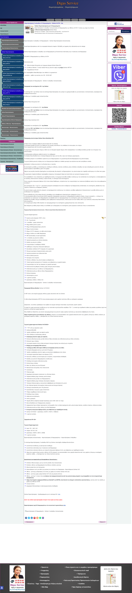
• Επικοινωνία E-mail (81, 570)
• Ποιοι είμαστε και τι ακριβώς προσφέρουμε (81, 567)
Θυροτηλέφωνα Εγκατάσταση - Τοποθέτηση (11, 158)
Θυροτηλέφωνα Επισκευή (7, 147)
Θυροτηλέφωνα (4, 34)
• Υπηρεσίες (44, 570)
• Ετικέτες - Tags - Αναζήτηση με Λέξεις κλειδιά (44, 584)
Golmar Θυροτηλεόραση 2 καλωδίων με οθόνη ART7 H (13, 92)
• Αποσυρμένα (44, 580)
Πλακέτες (2, 138)
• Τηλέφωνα (81, 574)
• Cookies (81, 584)
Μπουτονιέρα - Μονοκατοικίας (10, 127)
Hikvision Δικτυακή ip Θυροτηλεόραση (11, 108)
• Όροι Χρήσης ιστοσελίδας (81, 587)
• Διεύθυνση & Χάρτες (81, 577)
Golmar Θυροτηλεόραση (8, 52)
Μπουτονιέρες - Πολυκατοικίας (10, 135)
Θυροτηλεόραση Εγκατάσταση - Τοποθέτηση (11, 152)
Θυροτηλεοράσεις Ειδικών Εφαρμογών (12, 120)
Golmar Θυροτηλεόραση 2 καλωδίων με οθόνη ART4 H (13, 62)
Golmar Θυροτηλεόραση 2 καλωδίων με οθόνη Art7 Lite (13, 86)
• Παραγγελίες (44, 577)
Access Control (4, 31)
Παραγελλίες (58, 19)
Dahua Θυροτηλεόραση (8, 112)
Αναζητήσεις (82, 19)
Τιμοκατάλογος (66, 19)
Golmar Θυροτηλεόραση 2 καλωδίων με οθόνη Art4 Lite (13, 56)
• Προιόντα (44, 567)
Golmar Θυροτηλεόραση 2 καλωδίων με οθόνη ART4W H (13, 80)
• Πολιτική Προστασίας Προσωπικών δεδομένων (81, 580)
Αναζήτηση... (126, 31)
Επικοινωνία (74, 19)
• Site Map (44, 587)
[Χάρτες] (119, 94)
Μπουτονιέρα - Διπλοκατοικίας (10, 131)
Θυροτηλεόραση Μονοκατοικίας (10, 40)
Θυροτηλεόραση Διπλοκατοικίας (10, 44)
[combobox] (114, 31)
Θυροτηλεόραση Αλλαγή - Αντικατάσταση (11, 150)
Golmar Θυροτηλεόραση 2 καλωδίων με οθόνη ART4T (13, 68)
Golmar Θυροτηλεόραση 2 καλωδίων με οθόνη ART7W (13, 97)
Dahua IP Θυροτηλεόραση (8, 116)
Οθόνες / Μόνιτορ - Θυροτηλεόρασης (11, 123)
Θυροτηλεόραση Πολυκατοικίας (10, 48)
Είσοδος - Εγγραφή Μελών (119, 128)
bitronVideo (3, 25)
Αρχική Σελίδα (50, 19)
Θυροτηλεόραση (5, 37)
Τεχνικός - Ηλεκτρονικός (6, 161)
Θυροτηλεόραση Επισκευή (7, 144)
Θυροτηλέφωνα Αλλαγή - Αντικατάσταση (11, 155)
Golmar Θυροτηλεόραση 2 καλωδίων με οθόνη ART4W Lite (13, 74)
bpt (1, 28)
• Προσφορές (44, 574)
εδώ (59, 494)
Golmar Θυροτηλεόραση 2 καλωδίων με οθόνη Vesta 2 (13, 103)
